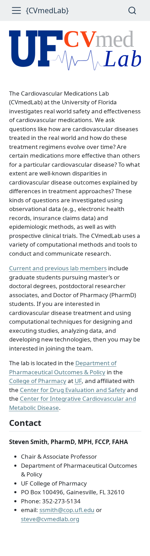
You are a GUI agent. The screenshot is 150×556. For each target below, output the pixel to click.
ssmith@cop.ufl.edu (67, 510)
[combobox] (133, 10)
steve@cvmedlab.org (50, 519)
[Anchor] (47, 422)
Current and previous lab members (58, 268)
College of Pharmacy (37, 381)
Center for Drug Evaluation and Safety (73, 390)
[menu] (16, 10)
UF (78, 381)
